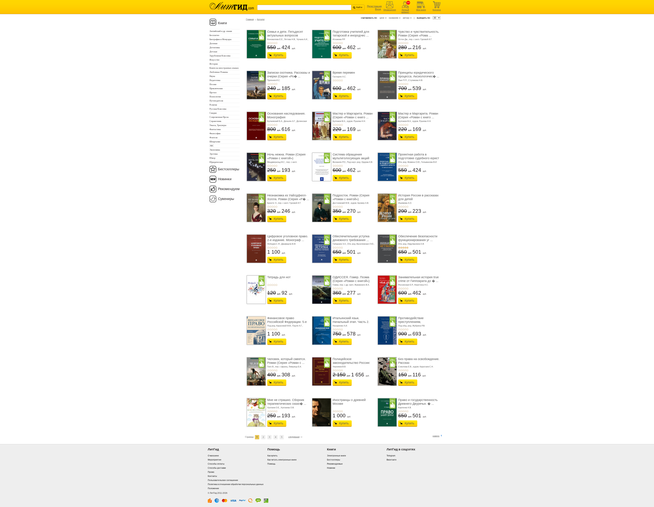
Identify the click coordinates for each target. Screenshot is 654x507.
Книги (222, 23)
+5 (276, 43)
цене (382, 18)
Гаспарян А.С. (339, 77)
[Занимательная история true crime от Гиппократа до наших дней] (386, 290)
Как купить (272, 455)
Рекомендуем (229, 189)
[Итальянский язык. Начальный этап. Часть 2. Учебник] (320, 331)
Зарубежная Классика (219, 55)
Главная (250, 19)
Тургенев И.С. (273, 80)
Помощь (271, 464)
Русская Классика (217, 109)
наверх (436, 436)
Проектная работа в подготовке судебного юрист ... (418, 158)
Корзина (437, 10)
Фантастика (215, 129)
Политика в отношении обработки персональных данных (235, 484)
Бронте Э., (272, 203)
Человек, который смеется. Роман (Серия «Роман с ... (286, 360)
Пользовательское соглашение (223, 480)
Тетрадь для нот (279, 277)
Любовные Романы (218, 72)
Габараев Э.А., (340, 244)
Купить (278, 55)
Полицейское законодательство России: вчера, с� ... (351, 362)
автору (406, 18)
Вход (378, 9)
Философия (214, 133)
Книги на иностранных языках (224, 68)
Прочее (213, 92)
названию (393, 18)
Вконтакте (391, 460)
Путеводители (216, 100)
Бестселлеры (228, 169)
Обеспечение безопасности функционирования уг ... (417, 238)
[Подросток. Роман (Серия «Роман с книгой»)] (320, 208)
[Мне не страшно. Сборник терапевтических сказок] (255, 412)
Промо (211, 472)
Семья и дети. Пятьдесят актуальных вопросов (285, 33)
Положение (213, 488)
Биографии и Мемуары (220, 39)
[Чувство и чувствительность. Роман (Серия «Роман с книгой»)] (386, 44)
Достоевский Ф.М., (342, 203)
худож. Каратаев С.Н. (423, 367)
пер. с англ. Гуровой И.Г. (420, 39)
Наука (212, 76)
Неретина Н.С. (421, 285)
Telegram (391, 455)
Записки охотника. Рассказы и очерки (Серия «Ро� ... (288, 74)
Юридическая (216, 162)
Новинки (224, 179)
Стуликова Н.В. (415, 80)
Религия (213, 104)
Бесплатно (214, 35)
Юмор (212, 158)
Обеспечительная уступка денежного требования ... (351, 238)
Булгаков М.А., (340, 121)
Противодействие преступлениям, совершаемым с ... (411, 321)
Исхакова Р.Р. (339, 39)
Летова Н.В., (290, 39)
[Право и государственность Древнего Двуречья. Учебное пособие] (386, 412)
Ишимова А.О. (405, 203)
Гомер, (336, 285)
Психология (215, 96)
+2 (270, 43)
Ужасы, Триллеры (217, 125)
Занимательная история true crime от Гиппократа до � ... (418, 279)
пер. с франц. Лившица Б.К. (288, 367)
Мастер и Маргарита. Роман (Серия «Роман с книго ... (353, 115)
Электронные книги (336, 455)
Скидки (213, 113)
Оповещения (389, 10)
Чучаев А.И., (302, 39)
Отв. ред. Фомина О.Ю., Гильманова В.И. (417, 162)
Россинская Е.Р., (406, 285)
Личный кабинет (405, 11)
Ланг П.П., (403, 80)
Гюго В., (271, 367)
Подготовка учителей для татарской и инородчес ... (351, 33)
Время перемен (344, 72)
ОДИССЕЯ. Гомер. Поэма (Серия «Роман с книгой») (351, 279)
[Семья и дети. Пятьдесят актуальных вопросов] (255, 44)
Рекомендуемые (335, 464)
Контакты (212, 476)
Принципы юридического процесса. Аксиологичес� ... (418, 74)
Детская (213, 51)
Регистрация (374, 6)
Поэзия (212, 84)
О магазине (213, 455)
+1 (268, 43)
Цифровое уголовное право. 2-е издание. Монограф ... (287, 238)
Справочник (215, 121)
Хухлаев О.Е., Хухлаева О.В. (280, 407)
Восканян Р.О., (340, 162)
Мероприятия (214, 460)
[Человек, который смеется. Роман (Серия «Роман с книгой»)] (255, 371)
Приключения (216, 88)
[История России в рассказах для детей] (386, 208)
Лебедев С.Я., (274, 244)
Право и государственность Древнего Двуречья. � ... (418, 401)
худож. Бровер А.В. (360, 203)
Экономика (214, 149)
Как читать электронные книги (282, 460)
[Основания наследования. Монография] (255, 126)
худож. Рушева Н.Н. (356, 121)
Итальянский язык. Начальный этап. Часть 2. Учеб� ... (351, 321)
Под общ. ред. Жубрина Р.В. (411, 326)
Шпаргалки (214, 141)
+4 (274, 43)
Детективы (214, 47)
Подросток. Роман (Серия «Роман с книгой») (351, 197)
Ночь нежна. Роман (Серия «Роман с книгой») (286, 156)
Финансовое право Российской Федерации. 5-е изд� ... (287, 321)
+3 (272, 43)
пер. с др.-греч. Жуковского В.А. (355, 285)
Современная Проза (219, 117)
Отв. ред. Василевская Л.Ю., (360, 244)
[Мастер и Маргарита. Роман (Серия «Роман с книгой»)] (320, 126)
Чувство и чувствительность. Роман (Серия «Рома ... (418, 33)
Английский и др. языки (220, 31)
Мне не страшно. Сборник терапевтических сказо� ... (286, 401)
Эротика (213, 154)
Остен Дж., (403, 39)
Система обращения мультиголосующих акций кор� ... (351, 158)
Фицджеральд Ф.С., (276, 162)
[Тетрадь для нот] (255, 290)
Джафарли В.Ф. (288, 244)
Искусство (214, 59)
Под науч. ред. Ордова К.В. (360, 162)
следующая (294, 437)
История (213, 64)
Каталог (261, 19)
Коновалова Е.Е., (275, 39)
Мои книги (421, 10)
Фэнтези (213, 137)
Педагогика (214, 80)
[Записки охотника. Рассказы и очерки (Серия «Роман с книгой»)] (255, 85)
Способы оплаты (216, 464)
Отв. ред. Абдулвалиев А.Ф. (411, 244)
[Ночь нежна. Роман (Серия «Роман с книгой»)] (255, 167)
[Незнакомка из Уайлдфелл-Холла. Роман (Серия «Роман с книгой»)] (255, 208)
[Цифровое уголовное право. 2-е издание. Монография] (255, 249)
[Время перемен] (320, 85)
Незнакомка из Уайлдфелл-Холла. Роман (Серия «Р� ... (288, 197)
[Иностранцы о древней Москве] (320, 412)
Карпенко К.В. (404, 407)
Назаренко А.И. (340, 326)
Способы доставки (217, 468)
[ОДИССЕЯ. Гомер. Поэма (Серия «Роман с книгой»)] (320, 290)
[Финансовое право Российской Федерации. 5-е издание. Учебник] (255, 331)
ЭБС (211, 145)
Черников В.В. (339, 367)
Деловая (213, 43)
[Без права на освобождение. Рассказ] (386, 371)
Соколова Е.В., (405, 367)
